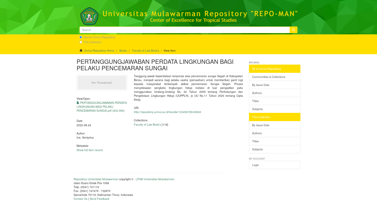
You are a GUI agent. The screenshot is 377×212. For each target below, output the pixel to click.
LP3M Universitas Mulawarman (155, 179)
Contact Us (80, 199)
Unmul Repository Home (99, 50)
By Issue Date (260, 85)
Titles (255, 101)
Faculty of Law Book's (145, 50)
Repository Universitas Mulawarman (96, 179)
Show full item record (90, 150)
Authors (257, 93)
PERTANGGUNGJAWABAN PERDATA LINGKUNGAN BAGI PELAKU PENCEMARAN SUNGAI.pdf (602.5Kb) (102, 106)
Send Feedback (99, 199)
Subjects (257, 109)
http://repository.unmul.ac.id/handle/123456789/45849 (167, 112)
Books (123, 50)
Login (255, 165)
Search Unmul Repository (99, 37)
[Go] (293, 29)
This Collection (92, 42)
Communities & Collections (268, 77)
